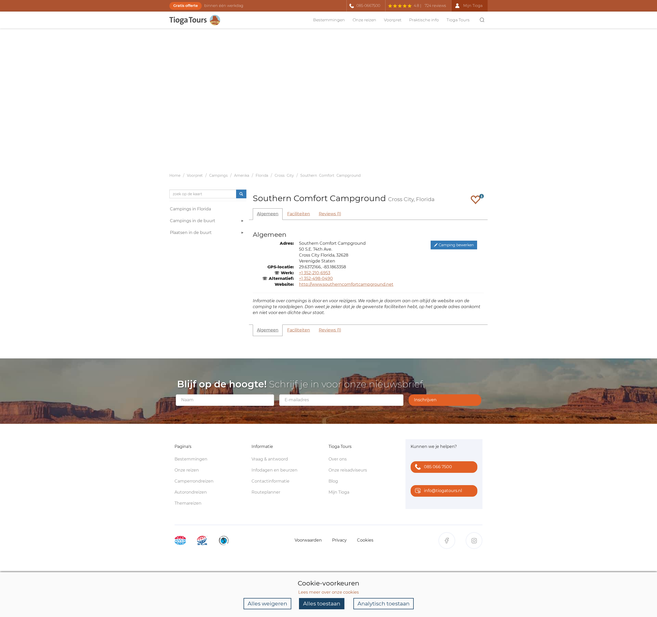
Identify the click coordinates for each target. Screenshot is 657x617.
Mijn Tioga (338, 492)
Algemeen (267, 213)
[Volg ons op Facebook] (446, 540)
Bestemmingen (329, 19)
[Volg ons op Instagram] (474, 540)
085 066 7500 (438, 466)
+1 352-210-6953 (314, 272)
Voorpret (392, 19)
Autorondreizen (191, 492)
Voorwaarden (308, 540)
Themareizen (188, 503)
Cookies (365, 540)
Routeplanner (266, 492)
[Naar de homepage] (197, 20)
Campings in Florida (190, 209)
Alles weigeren (267, 603)
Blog (333, 481)
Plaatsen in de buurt (191, 232)
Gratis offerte (185, 5)
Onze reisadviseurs (347, 470)
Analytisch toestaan (384, 603)
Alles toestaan (321, 603)
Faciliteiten (298, 213)
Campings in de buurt (192, 220)
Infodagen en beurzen (274, 470)
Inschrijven (425, 399)
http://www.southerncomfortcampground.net (346, 284)
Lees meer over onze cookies (328, 592)
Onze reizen (364, 19)
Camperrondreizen (194, 481)
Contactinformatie (270, 481)
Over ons (337, 459)
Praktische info (424, 19)
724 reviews (435, 5)
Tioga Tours (458, 19)
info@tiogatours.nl (443, 490)
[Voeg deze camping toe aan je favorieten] (475, 199)
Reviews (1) (330, 213)
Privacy (339, 540)
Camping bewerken (456, 245)
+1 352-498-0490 (316, 278)
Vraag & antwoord (270, 459)
